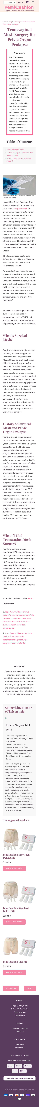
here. (30, 598)
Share (11, 1066)
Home (5, 22)
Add (16, 1071)
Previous (12, 988)
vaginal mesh (21, 208)
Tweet (29, 1066)
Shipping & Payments (20, 1006)
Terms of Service (20, 1012)
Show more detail (14, 868)
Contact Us (20, 1031)
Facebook (20, 1044)
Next (29, 988)
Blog (10, 22)
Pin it (19, 1066)
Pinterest (20, 1047)
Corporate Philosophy (20, 1028)
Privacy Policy (20, 1015)
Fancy (24, 1071)
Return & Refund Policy (19, 1009)
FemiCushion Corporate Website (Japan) (19, 1078)
